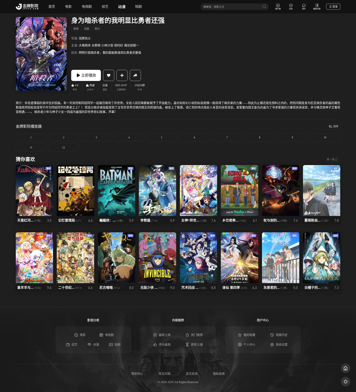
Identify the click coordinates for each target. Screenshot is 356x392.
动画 (86, 28)
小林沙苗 (107, 45)
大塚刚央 (85, 45)
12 (63, 147)
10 (325, 137)
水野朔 (96, 45)
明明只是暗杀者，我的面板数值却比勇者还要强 (110, 52)
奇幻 (97, 28)
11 (31, 147)
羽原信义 (85, 38)
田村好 (118, 45)
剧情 (76, 28)
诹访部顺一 (131, 45)
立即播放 (88, 75)
